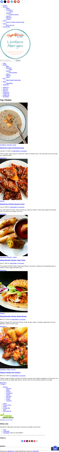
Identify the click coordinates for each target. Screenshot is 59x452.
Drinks (8, 399)
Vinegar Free (6, 95)
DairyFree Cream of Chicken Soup (12, 148)
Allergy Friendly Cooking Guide (15, 22)
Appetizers (9, 10)
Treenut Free (6, 93)
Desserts (8, 13)
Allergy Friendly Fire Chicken (10, 372)
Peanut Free (6, 92)
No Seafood (6, 96)
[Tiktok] (11, 1)
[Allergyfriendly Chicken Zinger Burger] (14, 312)
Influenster (6, 431)
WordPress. (10, 451)
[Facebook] (1, 1)
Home (5, 5)
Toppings (9, 400)
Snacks (8, 19)
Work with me (10, 25)
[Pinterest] (15, 1)
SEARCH (2, 446)
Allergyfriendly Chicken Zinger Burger (13, 316)
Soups (11, 11)
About (5, 23)
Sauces (8, 16)
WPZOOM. (36, 451)
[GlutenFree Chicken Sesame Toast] (14, 199)
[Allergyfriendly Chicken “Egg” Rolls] (14, 255)
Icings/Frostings (13, 14)
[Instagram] (8, 1)
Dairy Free (5, 89)
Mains (8, 8)
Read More (3, 158)
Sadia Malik (16, 151)
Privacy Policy (7, 405)
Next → (4, 384)
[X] (5, 1)
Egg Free (5, 90)
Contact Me (6, 26)
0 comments (23, 151)
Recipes (5, 7)
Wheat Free (6, 87)
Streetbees (6, 433)
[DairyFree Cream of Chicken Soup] (14, 143)
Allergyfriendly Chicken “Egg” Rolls (12, 260)
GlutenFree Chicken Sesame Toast (12, 204)
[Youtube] (18, 1)
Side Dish (9, 17)
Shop (4, 20)
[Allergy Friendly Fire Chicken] (14, 368)
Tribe (4, 429)
